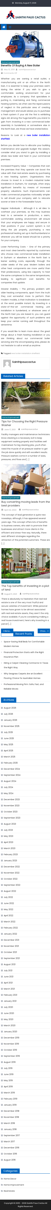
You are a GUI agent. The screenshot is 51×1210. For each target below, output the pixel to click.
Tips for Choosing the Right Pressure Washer (24, 423)
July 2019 (8, 1068)
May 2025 (8, 744)
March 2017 (9, 1141)
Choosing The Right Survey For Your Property (45, 631)
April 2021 (8, 982)
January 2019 (10, 1104)
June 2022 (9, 903)
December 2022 (12, 866)
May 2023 (8, 836)
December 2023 (12, 799)
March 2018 (9, 1123)
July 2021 (8, 970)
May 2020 (8, 1019)
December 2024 (12, 769)
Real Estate (9, 1191)
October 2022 (10, 878)
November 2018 (11, 1117)
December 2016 (11, 1147)
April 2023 (8, 842)
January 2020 (10, 1031)
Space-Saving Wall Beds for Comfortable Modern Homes (24, 644)
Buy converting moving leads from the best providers (25, 503)
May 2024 (8, 793)
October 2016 (10, 1153)
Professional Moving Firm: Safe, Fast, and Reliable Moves (24, 686)
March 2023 (9, 848)
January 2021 (10, 1001)
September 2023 (12, 817)
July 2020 (8, 1007)
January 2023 (10, 860)
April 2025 (8, 750)
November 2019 (11, 1043)
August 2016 (10, 1159)
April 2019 (8, 1086)
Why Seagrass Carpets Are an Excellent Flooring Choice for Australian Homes (23, 676)
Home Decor (10, 1178)
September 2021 (12, 958)
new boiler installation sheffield (25, 353)
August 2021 (9, 964)
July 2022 (8, 897)
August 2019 (10, 1062)
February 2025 (11, 762)
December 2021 (11, 940)
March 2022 (9, 921)
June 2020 (9, 1013)
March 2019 (9, 1092)
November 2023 (11, 805)
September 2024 (12, 775)
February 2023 (11, 854)
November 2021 (11, 946)
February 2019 (10, 1098)
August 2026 (10, 707)
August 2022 (10, 891)
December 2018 (11, 1111)
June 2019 (8, 1074)
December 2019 (11, 1037)
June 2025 (9, 738)
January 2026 (10, 720)
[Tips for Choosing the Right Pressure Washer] (25, 398)
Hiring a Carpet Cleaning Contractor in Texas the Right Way (26, 665)
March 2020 (9, 1025)
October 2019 (10, 1049)
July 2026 (8, 714)
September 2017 (12, 1135)
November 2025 (11, 726)
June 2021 (8, 976)
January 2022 (10, 933)
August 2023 (10, 823)
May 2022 (8, 909)
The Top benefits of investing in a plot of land (25, 587)
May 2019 (8, 1080)
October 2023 (10, 811)
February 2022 (11, 927)
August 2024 (10, 781)
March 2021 (9, 988)
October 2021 (10, 952)
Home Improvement (10, 62)
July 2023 (8, 830)
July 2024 (8, 787)
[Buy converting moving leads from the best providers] (25, 479)
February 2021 (10, 995)
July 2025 (8, 732)
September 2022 (12, 885)
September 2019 (12, 1056)
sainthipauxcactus (27, 69)
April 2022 (8, 915)
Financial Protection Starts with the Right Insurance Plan (24, 654)
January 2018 (10, 1129)
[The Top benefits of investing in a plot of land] (25, 563)
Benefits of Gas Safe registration (9, 631)
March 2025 (9, 756)
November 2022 (11, 872)
